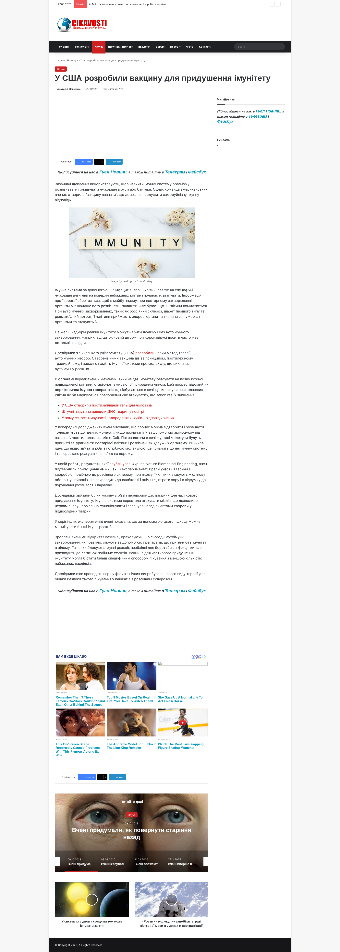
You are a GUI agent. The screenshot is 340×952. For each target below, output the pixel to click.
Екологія (144, 46)
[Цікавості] (82, 24)
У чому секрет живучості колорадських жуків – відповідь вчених (118, 418)
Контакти (205, 46)
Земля (160, 46)
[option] (131, 832)
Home (61, 60)
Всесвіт (175, 46)
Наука (99, 46)
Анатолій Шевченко (68, 89)
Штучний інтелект (120, 46)
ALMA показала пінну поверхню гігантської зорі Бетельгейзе (127, 4)
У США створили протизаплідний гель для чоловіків (107, 405)
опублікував (119, 464)
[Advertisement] (131, 124)
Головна (63, 46)
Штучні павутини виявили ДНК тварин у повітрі (103, 411)
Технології (82, 46)
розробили (144, 353)
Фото (189, 46)
